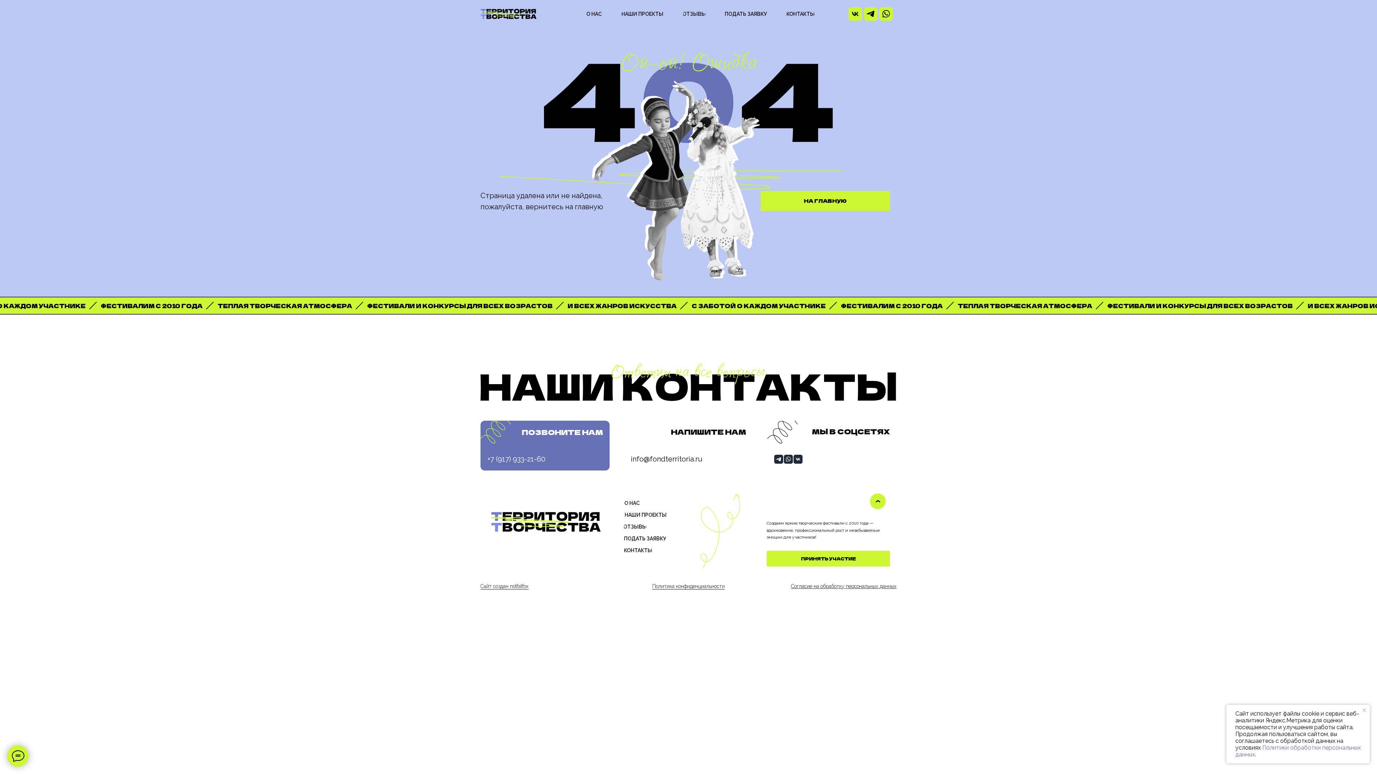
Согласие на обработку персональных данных (843, 586)
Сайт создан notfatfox (505, 586)
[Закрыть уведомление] (1364, 710)
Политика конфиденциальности (688, 586)
